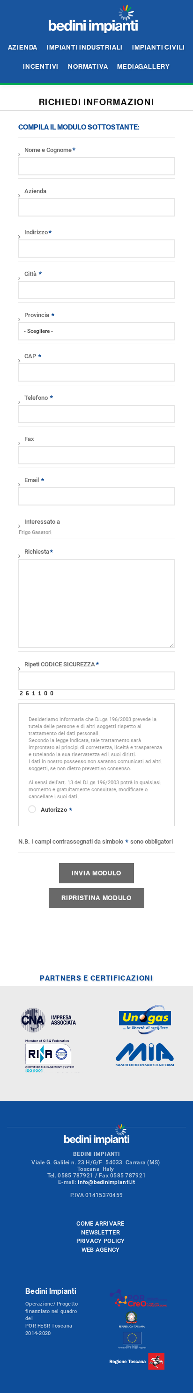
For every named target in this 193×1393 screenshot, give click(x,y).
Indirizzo (36, 232)
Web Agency (101, 1249)
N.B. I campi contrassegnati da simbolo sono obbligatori (95, 841)
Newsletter (100, 1232)
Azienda (23, 47)
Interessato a (42, 521)
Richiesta (36, 551)
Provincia (37, 314)
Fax (29, 438)
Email (32, 480)
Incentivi (41, 66)
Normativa (88, 66)
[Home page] (93, 19)
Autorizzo (54, 809)
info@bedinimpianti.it (106, 1182)
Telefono (36, 397)
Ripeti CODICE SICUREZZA (59, 664)
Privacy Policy (100, 1240)
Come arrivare (100, 1223)
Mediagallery (143, 66)
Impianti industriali (85, 47)
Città (31, 273)
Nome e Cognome (48, 149)
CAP (30, 356)
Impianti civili (158, 47)
